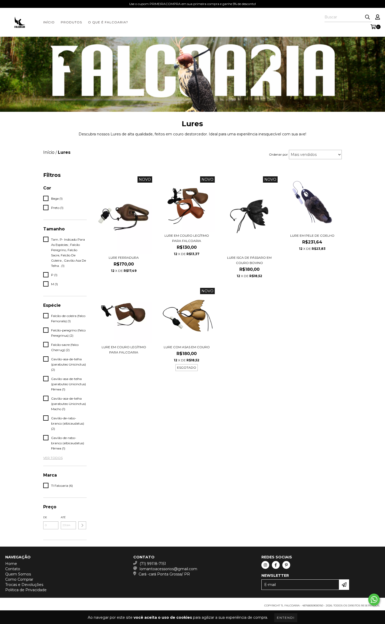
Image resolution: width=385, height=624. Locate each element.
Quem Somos (18, 574)
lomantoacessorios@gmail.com (168, 569)
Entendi (286, 618)
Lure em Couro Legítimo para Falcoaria (186, 238)
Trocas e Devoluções (24, 584)
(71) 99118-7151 (153, 563)
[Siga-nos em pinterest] (286, 565)
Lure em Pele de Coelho (312, 235)
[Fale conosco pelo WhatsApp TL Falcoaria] (374, 600)
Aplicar (82, 525)
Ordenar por (278, 154)
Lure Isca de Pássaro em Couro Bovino (249, 260)
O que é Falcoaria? (108, 22)
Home (11, 563)
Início (49, 22)
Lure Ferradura (124, 258)
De (45, 517)
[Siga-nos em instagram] (265, 565)
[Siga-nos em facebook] (276, 565)
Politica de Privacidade (26, 590)
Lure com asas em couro (187, 347)
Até (63, 517)
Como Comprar (19, 579)
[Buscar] (367, 17)
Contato (12, 569)
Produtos (71, 22)
